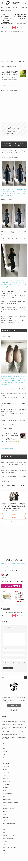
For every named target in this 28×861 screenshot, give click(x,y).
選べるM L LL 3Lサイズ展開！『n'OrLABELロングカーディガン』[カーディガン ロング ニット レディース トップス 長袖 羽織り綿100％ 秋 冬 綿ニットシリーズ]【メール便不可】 (13, 506)
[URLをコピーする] (25, 27)
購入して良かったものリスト (9, 847)
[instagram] (14, 710)
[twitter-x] (11, 710)
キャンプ (5, 769)
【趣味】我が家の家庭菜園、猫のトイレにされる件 (13, 721)
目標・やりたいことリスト (9, 835)
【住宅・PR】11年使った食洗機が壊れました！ (12, 724)
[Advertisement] (14, 48)
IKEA (4, 757)
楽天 (4, 829)
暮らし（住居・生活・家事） (9, 823)
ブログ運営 (5, 787)
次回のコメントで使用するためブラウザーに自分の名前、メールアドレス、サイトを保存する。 (14, 663)
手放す (4, 814)
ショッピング (6, 772)
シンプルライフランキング (6, 577)
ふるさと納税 (6, 784)
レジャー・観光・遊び (8, 793)
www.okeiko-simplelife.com (7, 85)
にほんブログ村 (4, 567)
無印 (4, 832)
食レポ (4, 853)
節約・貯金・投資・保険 (8, 838)
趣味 (4, 850)
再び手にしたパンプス (10, 131)
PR (3, 760)
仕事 (4, 796)
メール (5, 653)
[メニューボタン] (2, 3)
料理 (4, 820)
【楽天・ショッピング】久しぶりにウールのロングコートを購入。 (14, 728)
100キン (5, 748)
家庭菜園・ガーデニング (8, 808)
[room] (17, 710)
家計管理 (5, 811)
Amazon (5, 751)
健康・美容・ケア (7, 799)
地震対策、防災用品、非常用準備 (10, 802)
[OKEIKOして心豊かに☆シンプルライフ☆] (14, 3)
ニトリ (4, 775)
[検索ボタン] (25, 3)
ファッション (6, 778)
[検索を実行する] (25, 677)
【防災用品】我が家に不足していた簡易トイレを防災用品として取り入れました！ (14, 738)
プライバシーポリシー (8, 781)
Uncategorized (6, 23)
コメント (5, 631)
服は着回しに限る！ (9, 133)
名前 (4, 648)
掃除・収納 (5, 817)
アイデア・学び (6, 766)
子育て (4, 805)
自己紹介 (5, 841)
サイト (4, 658)
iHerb (4, 754)
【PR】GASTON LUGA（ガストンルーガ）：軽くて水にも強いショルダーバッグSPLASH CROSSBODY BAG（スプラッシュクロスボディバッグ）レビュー (14, 733)
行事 (4, 844)
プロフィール (14, 705)
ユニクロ (5, 790)
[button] (2, 27)
